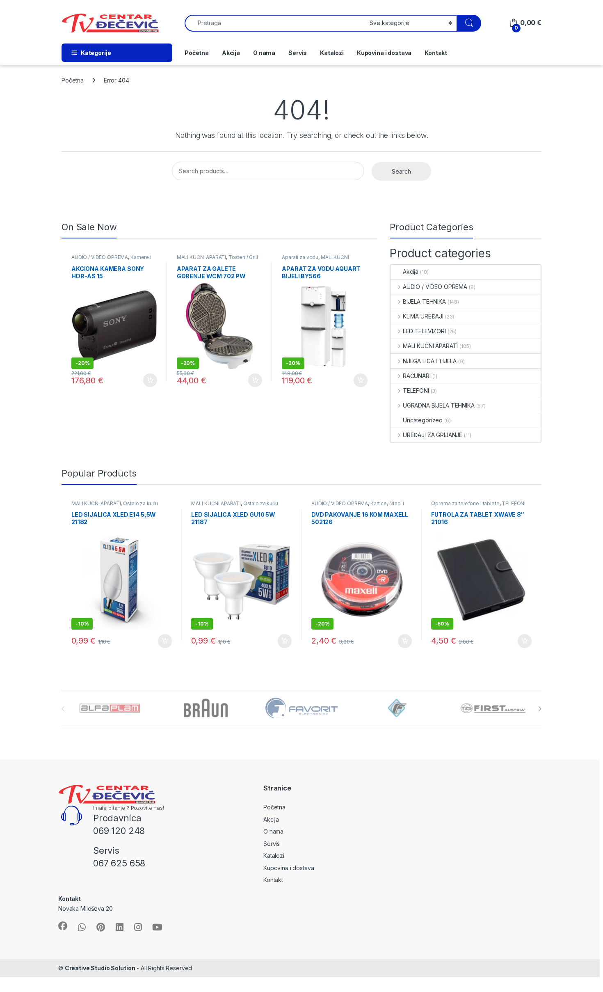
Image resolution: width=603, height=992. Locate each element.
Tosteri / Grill (243, 257)
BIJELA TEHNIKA (424, 301)
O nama (264, 52)
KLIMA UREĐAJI (423, 316)
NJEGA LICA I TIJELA (430, 360)
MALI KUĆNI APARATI (201, 257)
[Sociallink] (62, 925)
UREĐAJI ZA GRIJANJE (432, 434)
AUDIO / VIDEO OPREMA (99, 257)
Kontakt (436, 52)
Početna (197, 52)
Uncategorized (423, 420)
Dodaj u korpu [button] (149, 380)
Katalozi (332, 52)
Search (401, 171)
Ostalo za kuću (140, 503)
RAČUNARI (417, 375)
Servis (297, 52)
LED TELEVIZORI (424, 331)
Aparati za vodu (300, 257)
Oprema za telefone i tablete (465, 503)
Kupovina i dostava (384, 52)
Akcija (231, 52)
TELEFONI (416, 390)
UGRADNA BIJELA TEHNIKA (439, 405)
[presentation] (539, 709)
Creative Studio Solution (100, 968)
